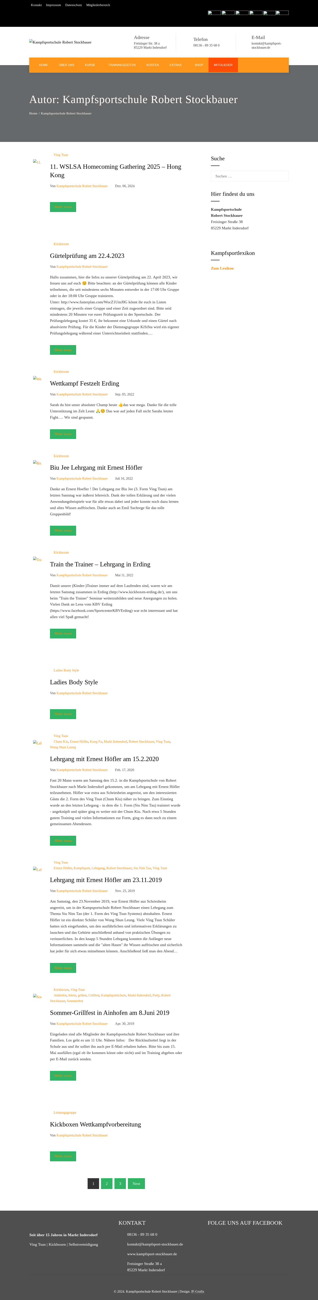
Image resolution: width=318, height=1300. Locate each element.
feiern (72, 995)
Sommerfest (75, 1001)
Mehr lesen (63, 207)
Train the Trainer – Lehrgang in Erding (100, 564)
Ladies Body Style (66, 670)
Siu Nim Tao (142, 868)
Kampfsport (82, 868)
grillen (82, 995)
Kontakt (36, 5)
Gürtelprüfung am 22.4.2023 (87, 255)
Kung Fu (96, 742)
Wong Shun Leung (63, 747)
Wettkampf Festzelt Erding (84, 383)
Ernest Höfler (79, 742)
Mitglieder (223, 65)
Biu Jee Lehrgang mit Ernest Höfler (96, 467)
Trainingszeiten (122, 65)
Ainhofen (60, 995)
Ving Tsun (61, 155)
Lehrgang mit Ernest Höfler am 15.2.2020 (104, 758)
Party (156, 995)
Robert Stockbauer (141, 742)
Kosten (152, 65)
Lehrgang (98, 868)
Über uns (66, 65)
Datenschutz (73, 5)
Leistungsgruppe (65, 1113)
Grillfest (93, 995)
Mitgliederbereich (98, 5)
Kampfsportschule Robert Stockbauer (82, 186)
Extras (175, 65)
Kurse (90, 65)
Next (136, 1183)
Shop (199, 65)
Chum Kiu (61, 742)
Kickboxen (61, 244)
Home (43, 65)
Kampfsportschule (113, 995)
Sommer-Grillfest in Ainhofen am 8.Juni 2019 (109, 1012)
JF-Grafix (197, 1292)
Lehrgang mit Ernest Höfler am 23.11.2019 (106, 879)
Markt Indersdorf (115, 742)
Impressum (53, 5)
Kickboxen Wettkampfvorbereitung (95, 1124)
